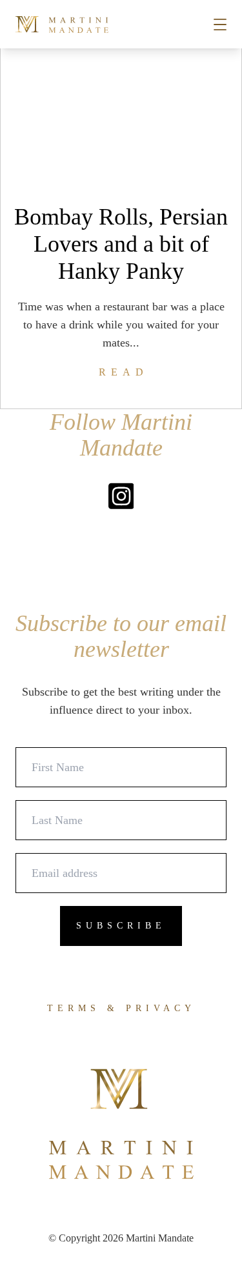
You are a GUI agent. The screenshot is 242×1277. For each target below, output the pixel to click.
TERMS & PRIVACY (121, 1008)
